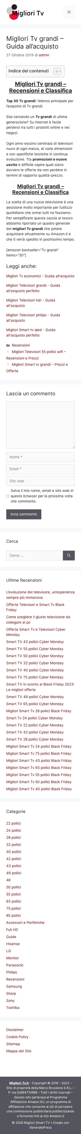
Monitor (12, 958)
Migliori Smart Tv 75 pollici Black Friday (38, 753)
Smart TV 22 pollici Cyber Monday (34, 725)
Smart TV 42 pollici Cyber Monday (35, 732)
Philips (11, 972)
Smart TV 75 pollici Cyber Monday (34, 677)
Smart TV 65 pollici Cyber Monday (35, 704)
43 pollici (13, 866)
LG (8, 951)
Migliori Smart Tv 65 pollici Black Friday (38, 768)
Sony (10, 1000)
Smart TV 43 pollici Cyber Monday (35, 642)
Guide (11, 937)
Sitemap (13, 1044)
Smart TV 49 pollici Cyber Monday (35, 697)
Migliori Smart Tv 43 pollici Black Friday (39, 761)
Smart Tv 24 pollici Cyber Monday (34, 718)
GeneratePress (40, 1127)
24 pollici (13, 830)
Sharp (11, 993)
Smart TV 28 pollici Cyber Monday (34, 739)
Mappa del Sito (18, 1051)
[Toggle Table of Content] (55, 71)
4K (8, 880)
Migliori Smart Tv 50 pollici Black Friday (38, 782)
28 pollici (13, 837)
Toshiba (13, 1008)
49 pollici (13, 873)
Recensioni (21, 345)
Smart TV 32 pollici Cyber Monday (35, 663)
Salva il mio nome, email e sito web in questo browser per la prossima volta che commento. (42, 496)
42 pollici (13, 859)
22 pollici (13, 823)
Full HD (12, 930)
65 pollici (13, 901)
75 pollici (13, 908)
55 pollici (13, 894)
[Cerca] (69, 556)
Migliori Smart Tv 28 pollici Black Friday (38, 711)
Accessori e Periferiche (25, 923)
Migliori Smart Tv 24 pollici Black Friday (38, 746)
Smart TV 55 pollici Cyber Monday (34, 649)
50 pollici (13, 887)
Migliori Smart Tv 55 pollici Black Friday (38, 775)
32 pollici (13, 845)
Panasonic (14, 965)
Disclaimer (14, 1030)
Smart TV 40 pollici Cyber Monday (35, 670)
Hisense (13, 944)
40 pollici (13, 852)
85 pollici (13, 915)
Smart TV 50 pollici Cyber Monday (35, 656)
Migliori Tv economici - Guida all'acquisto (40, 276)
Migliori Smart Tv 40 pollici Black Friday (39, 789)
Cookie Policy (17, 1037)
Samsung (14, 986)
